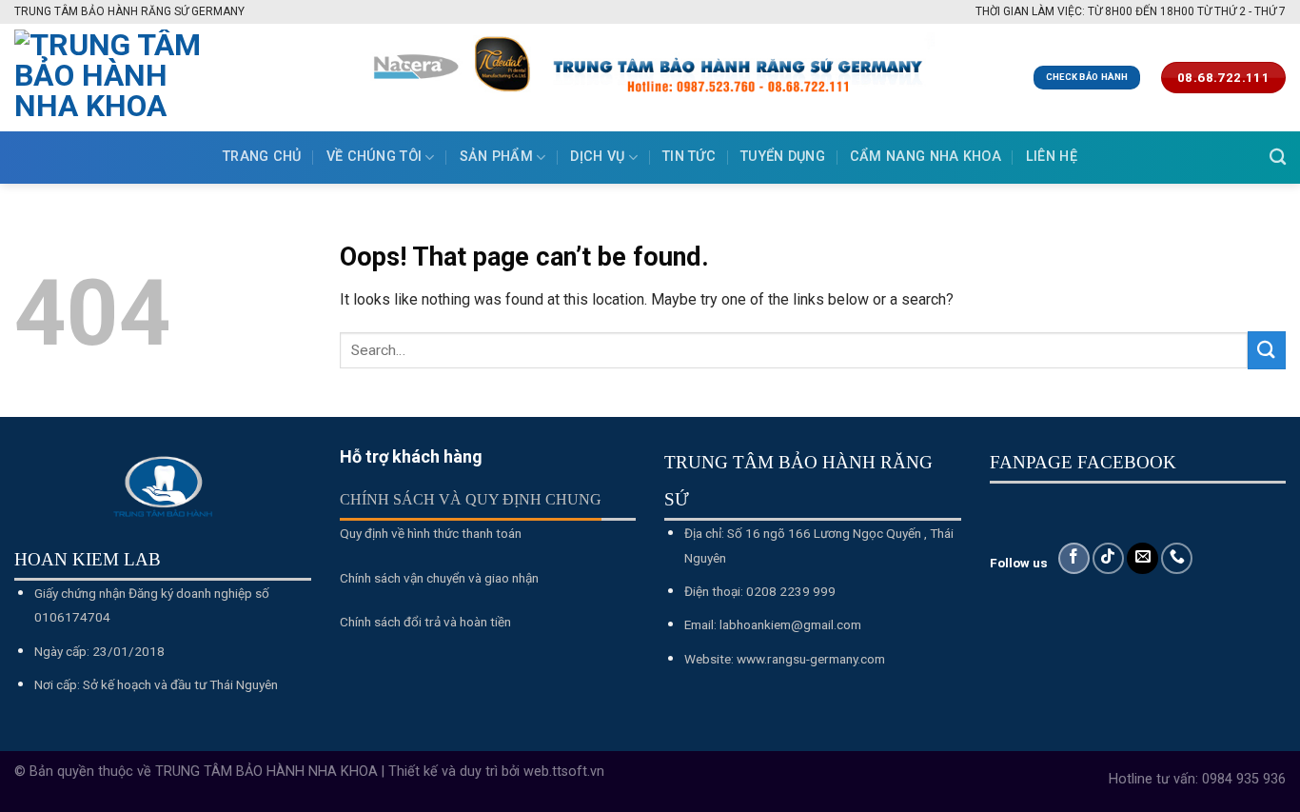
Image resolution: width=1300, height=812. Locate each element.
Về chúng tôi (374, 157)
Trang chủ (262, 157)
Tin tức (689, 157)
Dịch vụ (597, 157)
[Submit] (1267, 349)
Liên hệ (1051, 157)
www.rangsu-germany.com (811, 658)
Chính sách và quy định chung (470, 499)
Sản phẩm (496, 157)
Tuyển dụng (782, 157)
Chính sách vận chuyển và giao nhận (439, 577)
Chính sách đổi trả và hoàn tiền (425, 621)
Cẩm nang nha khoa (925, 157)
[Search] (1278, 157)
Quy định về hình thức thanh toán (431, 533)
